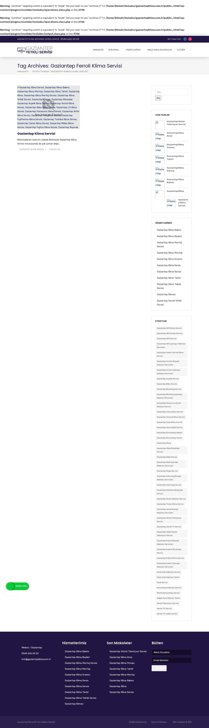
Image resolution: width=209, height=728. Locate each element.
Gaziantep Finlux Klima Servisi (170, 412)
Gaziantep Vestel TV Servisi (169, 527)
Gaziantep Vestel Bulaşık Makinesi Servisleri (167, 511)
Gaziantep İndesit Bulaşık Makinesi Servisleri (168, 542)
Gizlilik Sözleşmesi (138, 722)
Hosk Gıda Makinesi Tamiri (168, 577)
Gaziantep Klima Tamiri (169, 278)
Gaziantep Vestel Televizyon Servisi (169, 520)
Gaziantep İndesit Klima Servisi (170, 558)
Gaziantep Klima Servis (169, 265)
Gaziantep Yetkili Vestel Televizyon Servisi (167, 534)
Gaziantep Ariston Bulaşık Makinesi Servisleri (168, 363)
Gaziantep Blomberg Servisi (169, 389)
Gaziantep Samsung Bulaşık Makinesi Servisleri (169, 478)
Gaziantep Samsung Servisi (169, 485)
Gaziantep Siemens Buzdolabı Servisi (170, 492)
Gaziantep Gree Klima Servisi (169, 422)
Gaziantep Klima (164, 443)
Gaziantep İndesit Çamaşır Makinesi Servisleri (168, 565)
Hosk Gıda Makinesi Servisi (168, 572)
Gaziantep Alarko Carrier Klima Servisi (170, 354)
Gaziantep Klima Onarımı (169, 259)
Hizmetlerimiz (133, 50)
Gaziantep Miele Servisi (167, 457)
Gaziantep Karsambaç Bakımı (169, 433)
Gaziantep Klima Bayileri (169, 236)
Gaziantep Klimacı (166, 294)
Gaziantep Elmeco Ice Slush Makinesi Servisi (169, 405)
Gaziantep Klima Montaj (122, 674)
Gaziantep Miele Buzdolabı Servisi (168, 450)
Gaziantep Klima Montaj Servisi (81, 663)
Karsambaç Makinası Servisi (169, 588)
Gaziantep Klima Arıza (121, 657)
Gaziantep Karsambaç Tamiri (169, 438)
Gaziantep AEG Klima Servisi (169, 328)
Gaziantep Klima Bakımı (169, 230)
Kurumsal (114, 50)
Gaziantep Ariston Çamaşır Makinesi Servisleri (168, 372)
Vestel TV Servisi (164, 608)
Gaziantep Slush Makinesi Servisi (171, 499)
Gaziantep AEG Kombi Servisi (169, 333)
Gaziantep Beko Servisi (167, 384)
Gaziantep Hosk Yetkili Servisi (170, 427)
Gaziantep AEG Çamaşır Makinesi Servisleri (171, 345)
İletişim (181, 50)
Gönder (159, 668)
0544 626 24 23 (70, 39)
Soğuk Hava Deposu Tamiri (168, 598)
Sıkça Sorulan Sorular (159, 50)
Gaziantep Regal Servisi (167, 471)
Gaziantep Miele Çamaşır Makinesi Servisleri (167, 464)
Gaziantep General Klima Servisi (171, 417)
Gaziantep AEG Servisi (166, 338)
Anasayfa (98, 50)
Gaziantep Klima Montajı (169, 252)
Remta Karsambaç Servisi (168, 593)
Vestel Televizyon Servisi (168, 603)
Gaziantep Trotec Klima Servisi (170, 504)
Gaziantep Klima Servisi (36, 133)
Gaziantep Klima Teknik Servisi (80, 698)
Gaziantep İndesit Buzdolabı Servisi (169, 551)
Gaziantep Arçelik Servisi (168, 379)
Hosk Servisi (162, 582)
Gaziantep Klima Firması (122, 663)
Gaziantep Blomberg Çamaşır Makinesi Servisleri (169, 396)
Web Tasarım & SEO (182, 722)
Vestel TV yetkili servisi (167, 614)
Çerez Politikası (158, 722)
